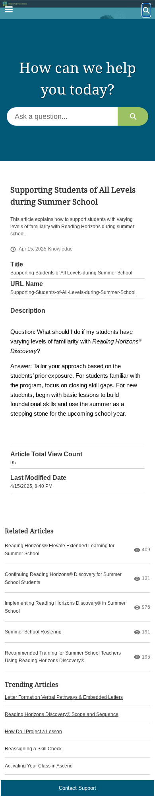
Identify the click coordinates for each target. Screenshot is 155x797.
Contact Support (77, 788)
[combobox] (62, 116)
